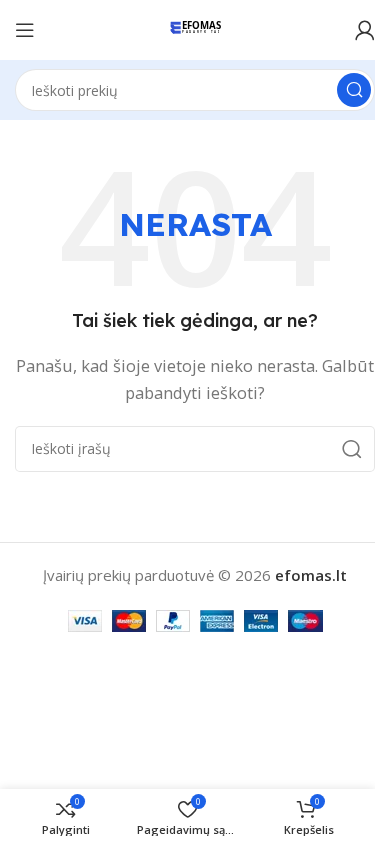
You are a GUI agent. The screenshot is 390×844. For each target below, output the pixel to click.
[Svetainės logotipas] (194, 28)
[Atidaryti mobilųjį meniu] (25, 30)
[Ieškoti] (354, 90)
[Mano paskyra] (365, 30)
